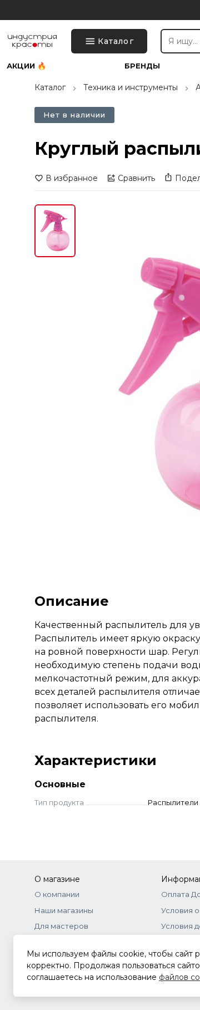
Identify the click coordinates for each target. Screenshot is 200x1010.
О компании (56, 894)
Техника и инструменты (130, 87)
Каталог (50, 87)
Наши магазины (63, 910)
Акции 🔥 (26, 66)
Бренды (142, 66)
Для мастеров (61, 925)
